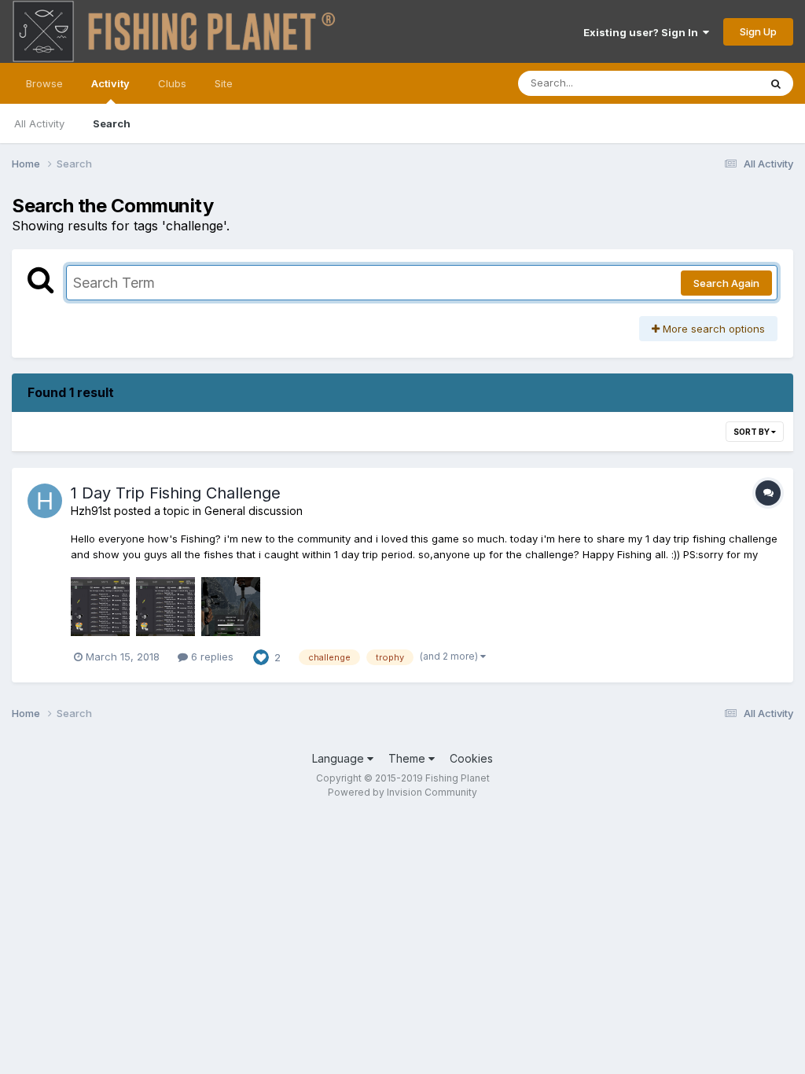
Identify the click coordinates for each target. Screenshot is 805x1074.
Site (224, 83)
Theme (408, 758)
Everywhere (709, 83)
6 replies (210, 656)
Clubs (172, 83)
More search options (712, 328)
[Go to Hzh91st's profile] (45, 501)
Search (111, 123)
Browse (44, 83)
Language (339, 758)
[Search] (776, 83)
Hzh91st (91, 510)
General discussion (253, 510)
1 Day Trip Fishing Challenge (176, 493)
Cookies (471, 758)
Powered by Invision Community (402, 792)
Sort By (752, 431)
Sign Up (758, 31)
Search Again (726, 283)
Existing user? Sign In (643, 32)
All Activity (39, 123)
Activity (110, 83)
